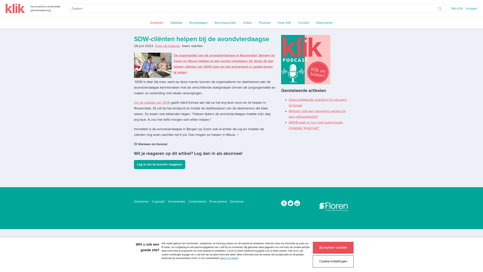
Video (247, 23)
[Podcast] (305, 59)
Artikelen (156, 23)
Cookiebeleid (197, 201)
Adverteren (141, 201)
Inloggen (471, 8)
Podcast (264, 23)
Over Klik (284, 23)
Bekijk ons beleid (229, 258)
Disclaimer (237, 201)
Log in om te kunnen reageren (159, 164)
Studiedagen (198, 23)
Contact (303, 23)
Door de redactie (167, 46)
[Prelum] (334, 206)
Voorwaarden (176, 201)
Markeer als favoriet (152, 144)
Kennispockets (225, 23)
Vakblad (176, 23)
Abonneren (324, 23)
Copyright (158, 201)
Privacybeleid (218, 201)
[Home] (15, 8)
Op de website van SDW (152, 103)
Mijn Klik (457, 8)
